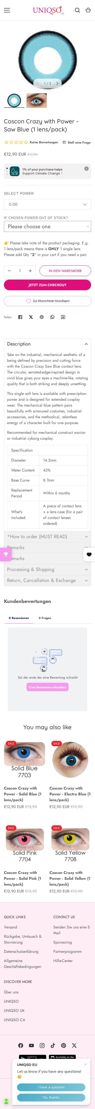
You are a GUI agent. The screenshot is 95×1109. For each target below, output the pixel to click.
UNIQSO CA (14, 1020)
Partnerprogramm (67, 951)
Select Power (19, 193)
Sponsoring (62, 942)
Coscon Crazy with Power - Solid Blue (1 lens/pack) (22, 794)
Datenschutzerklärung (21, 951)
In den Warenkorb (65, 270)
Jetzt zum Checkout (47, 284)
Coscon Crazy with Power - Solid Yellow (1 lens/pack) (69, 878)
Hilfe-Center (63, 961)
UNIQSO (11, 1001)
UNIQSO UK (14, 1010)
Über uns (11, 992)
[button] (47, 343)
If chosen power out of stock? (36, 218)
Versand (10, 927)
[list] (47, 59)
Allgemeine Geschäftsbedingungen (22, 963)
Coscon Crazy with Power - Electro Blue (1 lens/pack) (70, 794)
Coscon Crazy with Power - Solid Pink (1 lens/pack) (22, 878)
